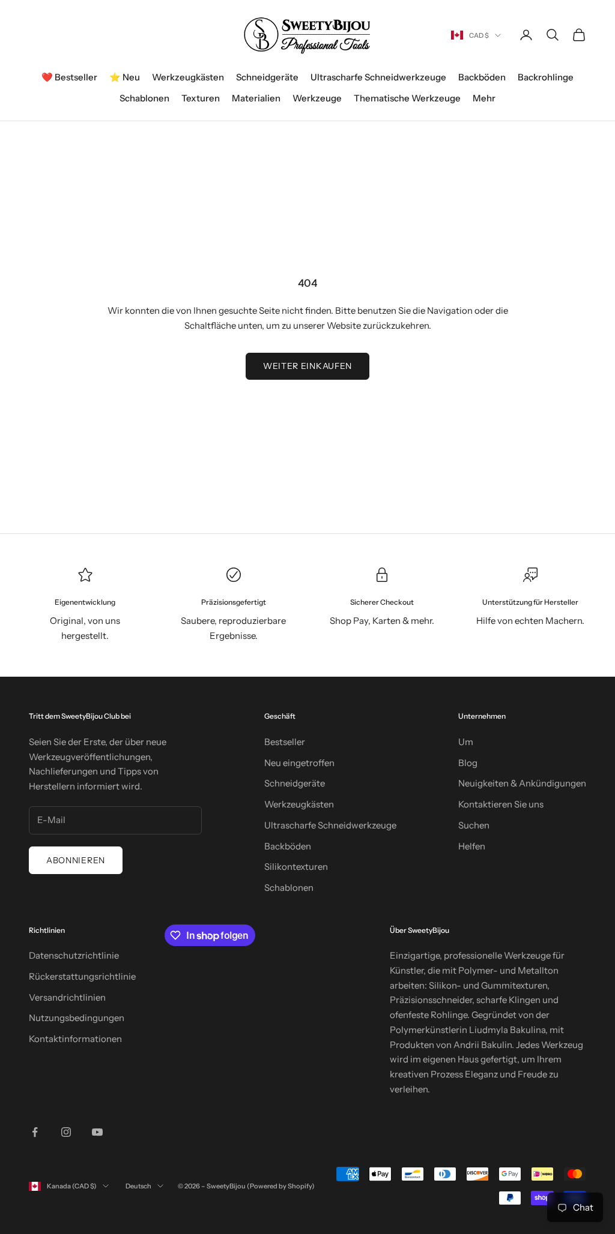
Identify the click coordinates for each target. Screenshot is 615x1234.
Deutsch (138, 1186)
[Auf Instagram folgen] (66, 1132)
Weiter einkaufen (307, 366)
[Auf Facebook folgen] (35, 1132)
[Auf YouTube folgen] (97, 1132)
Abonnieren (75, 860)
